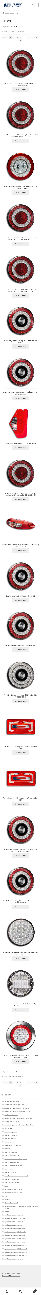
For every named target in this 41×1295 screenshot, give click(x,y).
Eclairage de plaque (10, 1132)
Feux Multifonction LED (11, 1179)
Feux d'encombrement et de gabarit (15, 1159)
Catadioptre (8, 1128)
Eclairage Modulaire (10, 1135)
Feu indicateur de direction (12, 1145)
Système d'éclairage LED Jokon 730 (15, 1242)
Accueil (7, 13)
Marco (6, 1196)
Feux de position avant (11, 1162)
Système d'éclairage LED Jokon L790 (15, 1255)
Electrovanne (8, 1142)
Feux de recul (8, 1169)
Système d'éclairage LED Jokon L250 (15, 1245)
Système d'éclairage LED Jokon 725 (15, 1232)
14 (32, 37)
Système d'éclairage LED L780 (13, 1259)
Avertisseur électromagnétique (14, 1105)
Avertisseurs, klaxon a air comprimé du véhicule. (19, 1125)
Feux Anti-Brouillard (10, 1152)
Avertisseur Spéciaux (11, 1115)
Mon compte (7, 1291)
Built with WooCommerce (11, 1276)
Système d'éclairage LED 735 (13, 1225)
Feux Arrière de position (11, 1155)
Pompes (6, 1211)
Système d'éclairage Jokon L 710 (14, 1218)
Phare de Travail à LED (11, 1203)
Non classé (7, 1199)
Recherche (20, 1291)
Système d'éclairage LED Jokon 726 (15, 1235)
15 (37, 37)
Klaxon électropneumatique (13, 1193)
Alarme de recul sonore (11, 1101)
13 (28, 37)
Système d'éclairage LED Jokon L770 (15, 1252)
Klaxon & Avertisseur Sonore (13, 1189)
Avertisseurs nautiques (11, 1122)
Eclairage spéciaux (10, 1138)
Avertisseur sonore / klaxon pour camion (17, 1108)
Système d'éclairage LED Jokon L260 (15, 1249)
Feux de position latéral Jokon (13, 1165)
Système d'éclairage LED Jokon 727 (15, 1239)
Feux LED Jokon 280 (10, 1172)
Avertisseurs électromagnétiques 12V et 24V (18, 1118)
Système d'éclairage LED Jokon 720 (15, 1228)
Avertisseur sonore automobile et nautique (17, 1111)
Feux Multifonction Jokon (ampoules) (16, 1176)
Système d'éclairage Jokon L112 (14, 1222)
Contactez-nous (20, 89)
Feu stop (7, 1149)
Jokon (12, 13)
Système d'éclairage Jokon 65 (13, 1215)
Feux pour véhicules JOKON (12, 1182)
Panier (31, 1289)
